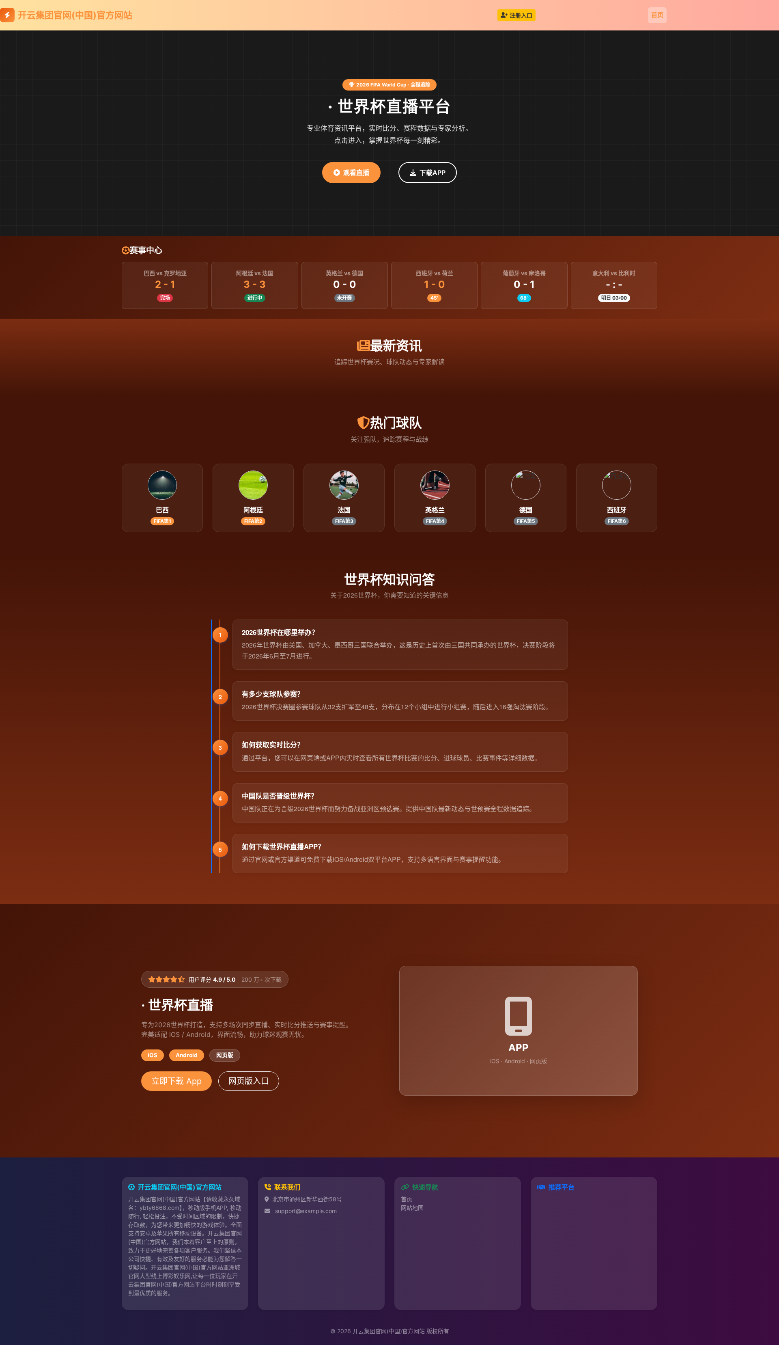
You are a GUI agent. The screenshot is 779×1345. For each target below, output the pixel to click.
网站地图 (412, 1207)
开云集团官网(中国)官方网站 (75, 15)
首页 (657, 15)
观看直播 (356, 172)
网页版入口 (248, 1081)
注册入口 (521, 15)
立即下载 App (176, 1081)
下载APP (432, 172)
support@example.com (306, 1210)
